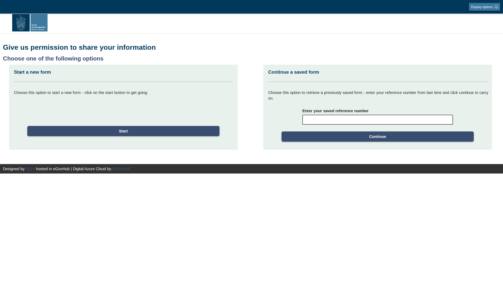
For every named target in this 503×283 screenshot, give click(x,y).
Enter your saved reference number (335, 111)
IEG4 (30, 169)
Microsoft (121, 169)
